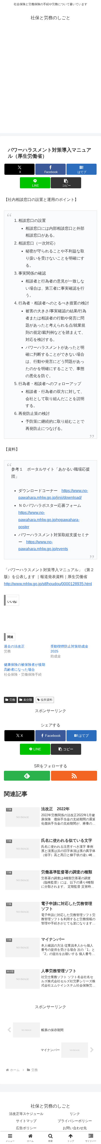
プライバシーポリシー (75, 1121)
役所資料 (46, 700)
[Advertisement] (50, 82)
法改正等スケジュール (26, 1114)
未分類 (27, 700)
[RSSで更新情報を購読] (74, 776)
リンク (75, 1114)
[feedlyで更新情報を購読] (27, 776)
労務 (12, 700)
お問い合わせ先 (75, 1128)
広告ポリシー (26, 1128)
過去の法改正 (14, 646)
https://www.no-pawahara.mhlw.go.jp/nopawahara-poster (48, 519)
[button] (66, 182)
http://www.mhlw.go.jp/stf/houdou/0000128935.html (48, 584)
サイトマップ (26, 1121)
